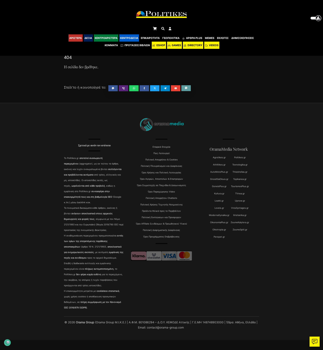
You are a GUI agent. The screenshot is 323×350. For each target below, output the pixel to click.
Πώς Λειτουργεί (161, 153)
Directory (194, 45)
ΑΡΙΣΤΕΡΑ (75, 38)
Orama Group (85, 322)
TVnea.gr (240, 193)
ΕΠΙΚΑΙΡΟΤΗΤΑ (150, 38)
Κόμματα (111, 45)
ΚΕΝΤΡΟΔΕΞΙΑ (129, 38)
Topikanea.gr (240, 179)
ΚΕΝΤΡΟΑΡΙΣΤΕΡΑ (106, 38)
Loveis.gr (219, 208)
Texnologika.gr (240, 164)
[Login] (170, 28)
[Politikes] (161, 131)
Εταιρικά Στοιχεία (161, 146)
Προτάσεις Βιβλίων (137, 45)
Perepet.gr (219, 236)
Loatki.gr (219, 200)
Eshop (160, 45)
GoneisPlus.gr (219, 186)
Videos (213, 45)
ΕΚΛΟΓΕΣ (223, 38)
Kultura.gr (219, 193)
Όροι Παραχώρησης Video (161, 191)
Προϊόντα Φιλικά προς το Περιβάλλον (161, 211)
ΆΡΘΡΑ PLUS (194, 38)
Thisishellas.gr (239, 171)
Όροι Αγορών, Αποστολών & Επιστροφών (161, 179)
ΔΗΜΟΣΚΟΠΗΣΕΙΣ (242, 38)
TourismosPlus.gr (240, 186)
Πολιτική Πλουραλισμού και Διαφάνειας (161, 166)
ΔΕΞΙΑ (88, 38)
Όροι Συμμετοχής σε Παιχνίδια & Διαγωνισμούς (161, 185)
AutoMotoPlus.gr (219, 171)
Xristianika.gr (240, 215)
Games (176, 45)
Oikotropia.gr (219, 229)
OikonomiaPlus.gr (219, 222)
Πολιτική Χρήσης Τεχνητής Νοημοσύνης (161, 204)
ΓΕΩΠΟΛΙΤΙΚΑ (171, 38)
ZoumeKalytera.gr (240, 222)
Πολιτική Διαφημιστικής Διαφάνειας (161, 230)
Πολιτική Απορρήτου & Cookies (161, 159)
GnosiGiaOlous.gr (219, 179)
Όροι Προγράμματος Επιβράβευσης (161, 236)
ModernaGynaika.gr (219, 215)
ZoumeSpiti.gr (240, 229)
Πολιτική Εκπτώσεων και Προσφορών (161, 217)
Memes (209, 38)
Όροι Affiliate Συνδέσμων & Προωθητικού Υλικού (161, 223)
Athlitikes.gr (219, 164)
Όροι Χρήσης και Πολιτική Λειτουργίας (161, 172)
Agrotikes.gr (219, 157)
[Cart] (154, 28)
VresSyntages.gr (240, 208)
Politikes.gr (240, 157)
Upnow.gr (240, 200)
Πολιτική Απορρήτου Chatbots (161, 198)
